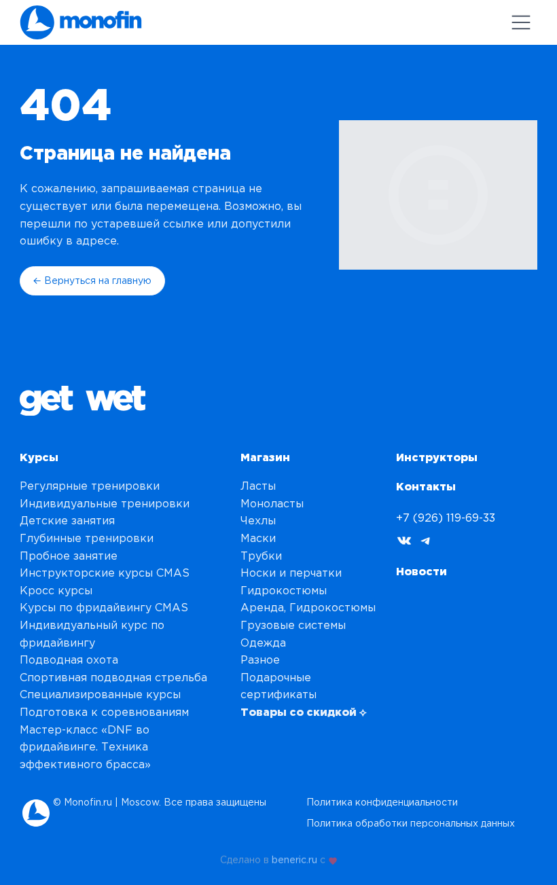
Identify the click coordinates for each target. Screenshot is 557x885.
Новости (421, 571)
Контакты (426, 486)
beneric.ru (294, 858)
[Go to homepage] (81, 22)
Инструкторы (437, 457)
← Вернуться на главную (92, 280)
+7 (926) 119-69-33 (445, 517)
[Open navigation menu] (521, 22)
